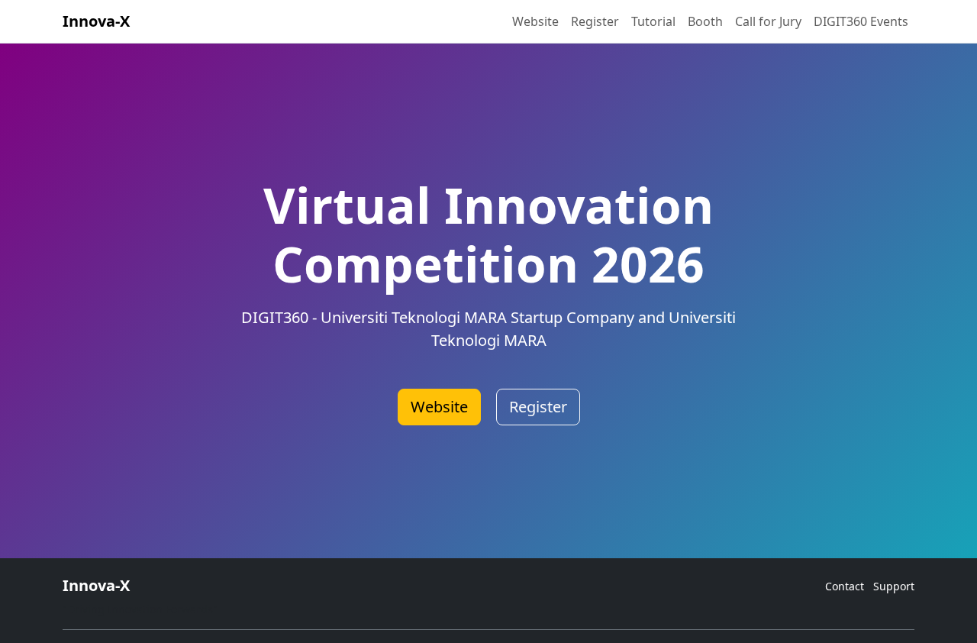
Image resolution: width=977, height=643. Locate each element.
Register (595, 21)
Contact (844, 586)
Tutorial (653, 21)
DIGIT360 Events (861, 21)
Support (893, 586)
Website (535, 21)
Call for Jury (768, 21)
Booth (705, 21)
